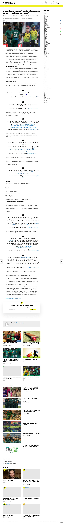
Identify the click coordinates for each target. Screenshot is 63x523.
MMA (45, 58)
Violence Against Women (48, 98)
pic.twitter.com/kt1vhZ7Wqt (28, 127)
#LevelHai (33, 124)
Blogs (13, 6)
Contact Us (41, 521)
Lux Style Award (46, 53)
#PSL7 (37, 223)
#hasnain (11, 240)
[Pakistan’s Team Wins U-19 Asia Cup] (12, 438)
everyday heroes (47, 27)
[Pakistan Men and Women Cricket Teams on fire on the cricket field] (31, 336)
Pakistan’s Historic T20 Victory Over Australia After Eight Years (31, 411)
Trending (57, 3)
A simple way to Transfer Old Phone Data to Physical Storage (31, 515)
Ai (44, 12)
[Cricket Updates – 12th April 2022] (31, 353)
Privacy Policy (47, 521)
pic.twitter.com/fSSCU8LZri (23, 173)
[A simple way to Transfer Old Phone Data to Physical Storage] (31, 509)
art (44, 14)
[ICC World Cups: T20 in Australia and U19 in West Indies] (12, 371)
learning (45, 50)
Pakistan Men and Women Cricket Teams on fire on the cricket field (31, 343)
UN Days (45, 97)
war (45, 99)
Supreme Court (46, 87)
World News (46, 102)
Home (5, 6)
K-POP (45, 47)
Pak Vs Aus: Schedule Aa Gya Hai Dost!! (13, 298)
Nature (45, 62)
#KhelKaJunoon (14, 127)
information (46, 45)
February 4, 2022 (34, 97)
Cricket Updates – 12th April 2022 (31, 359)
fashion (45, 28)
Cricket (11, 385)
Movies (45, 60)
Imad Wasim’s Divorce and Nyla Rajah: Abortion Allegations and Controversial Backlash (30, 388)
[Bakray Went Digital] (12, 509)
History (45, 40)
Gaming (45, 36)
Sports (45, 86)
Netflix (45, 63)
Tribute (45, 93)
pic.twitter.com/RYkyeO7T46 (23, 151)
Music (45, 61)
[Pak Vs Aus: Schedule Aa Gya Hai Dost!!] (31, 371)
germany (45, 38)
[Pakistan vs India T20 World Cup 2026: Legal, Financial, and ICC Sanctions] (12, 426)
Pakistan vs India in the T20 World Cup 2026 (31, 399)
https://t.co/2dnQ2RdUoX (29, 149)
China (45, 18)
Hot (53, 3)
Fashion (45, 29)
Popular (50, 3)
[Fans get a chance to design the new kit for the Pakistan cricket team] (12, 353)
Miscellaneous (46, 57)
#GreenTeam (15, 125)
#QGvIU (14, 225)
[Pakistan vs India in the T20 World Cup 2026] (12, 403)
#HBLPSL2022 (28, 246)
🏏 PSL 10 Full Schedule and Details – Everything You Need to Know (31, 446)
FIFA (45, 30)
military (45, 56)
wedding (45, 101)
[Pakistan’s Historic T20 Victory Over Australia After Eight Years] (12, 415)
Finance (45, 31)
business (45, 17)
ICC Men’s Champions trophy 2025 (31, 498)
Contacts (18, 6)
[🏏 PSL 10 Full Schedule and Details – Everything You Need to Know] (12, 450)
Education (45, 23)
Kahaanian (46, 48)
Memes (45, 55)
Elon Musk (46, 24)
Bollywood (46, 16)
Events (45, 26)
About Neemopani (53, 521)
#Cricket (23, 172)
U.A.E (45, 96)
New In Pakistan (46, 64)
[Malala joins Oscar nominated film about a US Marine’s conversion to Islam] (31, 474)
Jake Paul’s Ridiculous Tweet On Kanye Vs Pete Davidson (11, 499)
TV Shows (46, 94)
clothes (45, 19)
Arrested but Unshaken (8, 480)
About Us (9, 6)
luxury (45, 54)
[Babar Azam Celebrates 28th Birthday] (12, 336)
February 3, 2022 (33, 227)
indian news (46, 44)
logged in (8, 463)
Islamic (45, 46)
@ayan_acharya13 (15, 149)
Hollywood (46, 42)
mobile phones (46, 59)
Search (42, 3)
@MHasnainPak (25, 257)
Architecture (46, 13)
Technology (46, 89)
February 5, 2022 (33, 108)
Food (45, 32)
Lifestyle (45, 51)
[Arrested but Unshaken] (12, 474)
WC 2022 (45, 100)
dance (45, 22)
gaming (45, 37)
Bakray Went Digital (8, 515)
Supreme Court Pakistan (48, 88)
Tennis (45, 90)
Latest (46, 3)
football (45, 33)
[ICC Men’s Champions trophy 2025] (31, 492)
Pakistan (45, 66)
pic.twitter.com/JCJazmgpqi (25, 225)
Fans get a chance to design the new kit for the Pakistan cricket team (11, 360)
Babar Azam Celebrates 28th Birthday (10, 343)
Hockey (45, 41)
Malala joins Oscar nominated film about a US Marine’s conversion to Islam (31, 482)
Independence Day (47, 43)
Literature (45, 52)
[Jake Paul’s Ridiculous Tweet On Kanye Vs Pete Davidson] (12, 492)
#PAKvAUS (25, 124)
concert (45, 20)
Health (45, 39)
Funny (45, 35)
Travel (45, 91)
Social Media (46, 85)
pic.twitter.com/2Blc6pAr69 (23, 247)
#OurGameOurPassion (27, 125)
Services (58, 521)
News (45, 65)
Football (45, 34)
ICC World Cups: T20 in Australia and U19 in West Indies (12, 377)
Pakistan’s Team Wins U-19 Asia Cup (31, 433)
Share (4, 24)
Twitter (45, 95)
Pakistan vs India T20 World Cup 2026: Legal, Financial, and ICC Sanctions (30, 423)
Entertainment (46, 25)
